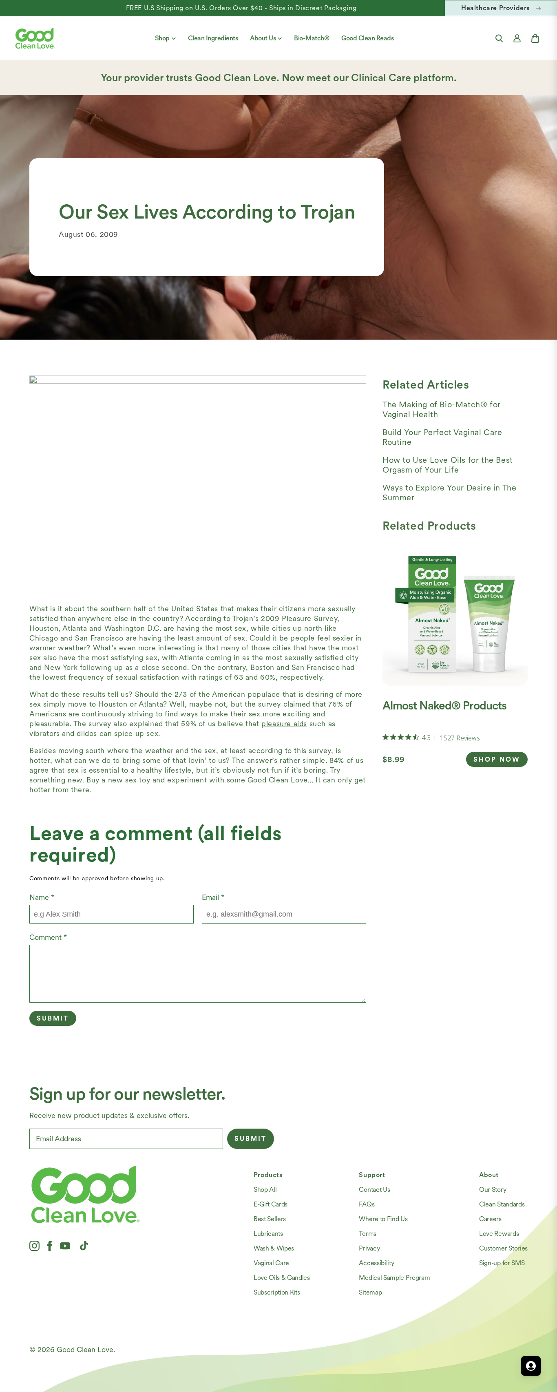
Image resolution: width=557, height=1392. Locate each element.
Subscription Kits (277, 1292)
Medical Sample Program (394, 1278)
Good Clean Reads (367, 38)
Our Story (492, 1189)
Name (41, 897)
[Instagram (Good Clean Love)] (34, 1246)
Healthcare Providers (495, 8)
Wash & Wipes (274, 1248)
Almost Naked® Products (444, 705)
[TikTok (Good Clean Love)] (84, 1246)
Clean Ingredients (213, 38)
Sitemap (370, 1292)
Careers (490, 1219)
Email (213, 897)
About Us (263, 38)
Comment (48, 937)
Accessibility (376, 1263)
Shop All (265, 1189)
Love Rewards (499, 1233)
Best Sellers (270, 1219)
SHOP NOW (496, 759)
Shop (162, 38)
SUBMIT (250, 1138)
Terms (367, 1233)
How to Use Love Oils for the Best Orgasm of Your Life (447, 465)
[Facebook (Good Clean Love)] (50, 1246)
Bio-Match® (311, 38)
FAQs (366, 1204)
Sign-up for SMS (501, 1263)
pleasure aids (284, 723)
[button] (499, 38)
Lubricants (268, 1233)
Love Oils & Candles (282, 1278)
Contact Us (374, 1189)
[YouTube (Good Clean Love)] (65, 1246)
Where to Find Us (383, 1219)
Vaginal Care (271, 1263)
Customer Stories (503, 1248)
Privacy (369, 1248)
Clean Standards (501, 1204)
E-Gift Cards (270, 1204)
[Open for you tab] (531, 1366)
